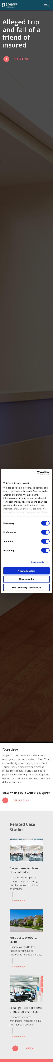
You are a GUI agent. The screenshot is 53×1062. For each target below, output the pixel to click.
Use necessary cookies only (26, 587)
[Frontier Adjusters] (10, 5)
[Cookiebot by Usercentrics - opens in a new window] (37, 473)
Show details (37, 562)
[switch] (45, 532)
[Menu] (45, 2)
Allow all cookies (26, 571)
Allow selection (26, 579)
